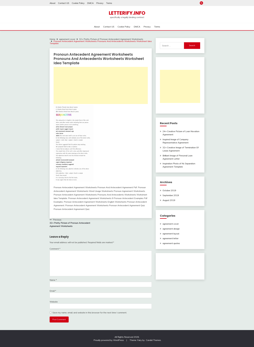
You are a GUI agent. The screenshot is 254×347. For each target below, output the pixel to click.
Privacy (99, 3)
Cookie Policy (78, 3)
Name (53, 280)
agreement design (171, 228)
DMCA (90, 3)
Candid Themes (153, 340)
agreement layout (171, 233)
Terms (109, 3)
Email (53, 290)
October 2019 (169, 190)
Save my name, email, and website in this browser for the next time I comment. (90, 312)
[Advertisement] (101, 85)
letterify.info (127, 13)
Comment (55, 248)
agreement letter (170, 238)
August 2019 (169, 200)
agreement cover (171, 223)
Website (54, 301)
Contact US (63, 3)
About (52, 3)
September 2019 (171, 195)
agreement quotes (171, 243)
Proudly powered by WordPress (109, 340)
